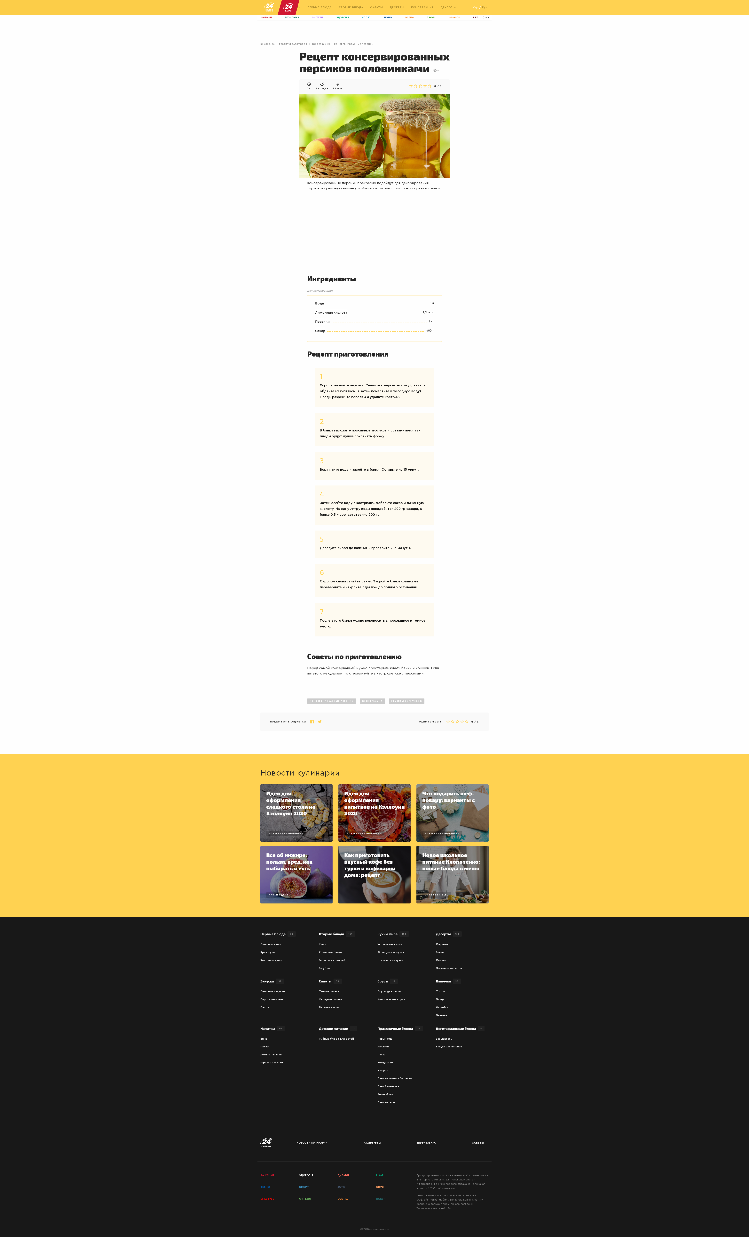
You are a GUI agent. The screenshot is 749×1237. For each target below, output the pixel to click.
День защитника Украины (394, 1078)
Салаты (376, 7)
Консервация (422, 7)
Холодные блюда (331, 952)
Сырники (442, 944)
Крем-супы (267, 952)
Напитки (271, 1028)
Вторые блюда (350, 7)
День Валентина (388, 1086)
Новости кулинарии (311, 1142)
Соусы (386, 981)
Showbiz (317, 17)
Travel (431, 17)
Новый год (384, 1038)
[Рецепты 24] (269, 7)
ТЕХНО (265, 1187)
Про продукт (278, 895)
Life (475, 17)
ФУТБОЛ (305, 1199)
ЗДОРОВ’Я (306, 1175)
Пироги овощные (271, 999)
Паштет (265, 1007)
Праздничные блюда (399, 1028)
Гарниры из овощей (332, 960)
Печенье (441, 1015)
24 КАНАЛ (267, 1175)
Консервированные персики (354, 44)
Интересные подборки (286, 833)
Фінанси (454, 17)
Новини (266, 17)
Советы (478, 1142)
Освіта (409, 17)
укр (475, 7)
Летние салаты (329, 1007)
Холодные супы (271, 960)
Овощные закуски (272, 991)
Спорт (366, 17)
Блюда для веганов (449, 1046)
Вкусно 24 (267, 44)
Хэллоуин (383, 1046)
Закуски (270, 981)
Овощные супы (270, 944)
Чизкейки (442, 1007)
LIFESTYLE (267, 1199)
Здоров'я (342, 17)
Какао (264, 1046)
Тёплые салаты (329, 991)
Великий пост (386, 1094)
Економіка (292, 17)
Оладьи (441, 960)
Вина (263, 1038)
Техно (388, 17)
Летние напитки (271, 1054)
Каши (322, 944)
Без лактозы (444, 1038)
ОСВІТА (342, 1199)
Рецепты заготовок (293, 44)
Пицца (440, 999)
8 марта (382, 1070)
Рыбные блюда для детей (336, 1038)
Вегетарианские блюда (459, 1028)
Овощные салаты (330, 999)
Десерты (397, 7)
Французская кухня (390, 952)
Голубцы (324, 968)
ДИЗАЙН (343, 1175)
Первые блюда (319, 7)
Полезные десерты (449, 968)
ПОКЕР (380, 1199)
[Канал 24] (287, 7)
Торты (440, 991)
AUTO (341, 1187)
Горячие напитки (271, 1062)
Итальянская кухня (390, 960)
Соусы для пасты (389, 991)
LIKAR (380, 1175)
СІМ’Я (380, 1187)
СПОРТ (304, 1187)
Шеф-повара (426, 1142)
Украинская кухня (389, 944)
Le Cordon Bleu (436, 895)
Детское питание (337, 1028)
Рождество (385, 1062)
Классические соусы (391, 999)
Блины (440, 952)
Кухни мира (391, 934)
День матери (386, 1102)
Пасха (381, 1054)
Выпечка (447, 981)
